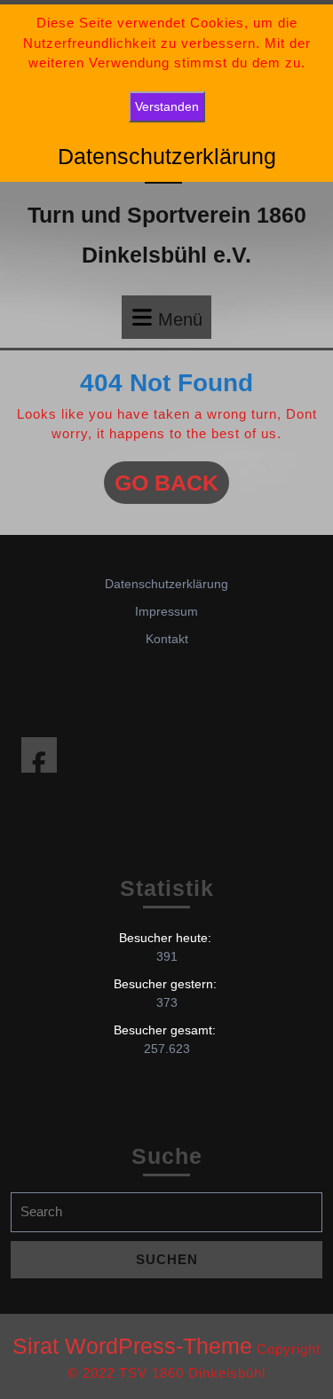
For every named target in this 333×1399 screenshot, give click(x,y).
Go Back (172, 486)
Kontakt (167, 639)
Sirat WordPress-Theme (132, 1345)
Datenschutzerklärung (166, 584)
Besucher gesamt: (166, 1030)
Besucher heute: (167, 938)
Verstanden (167, 106)
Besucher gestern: (167, 984)
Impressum (166, 611)
